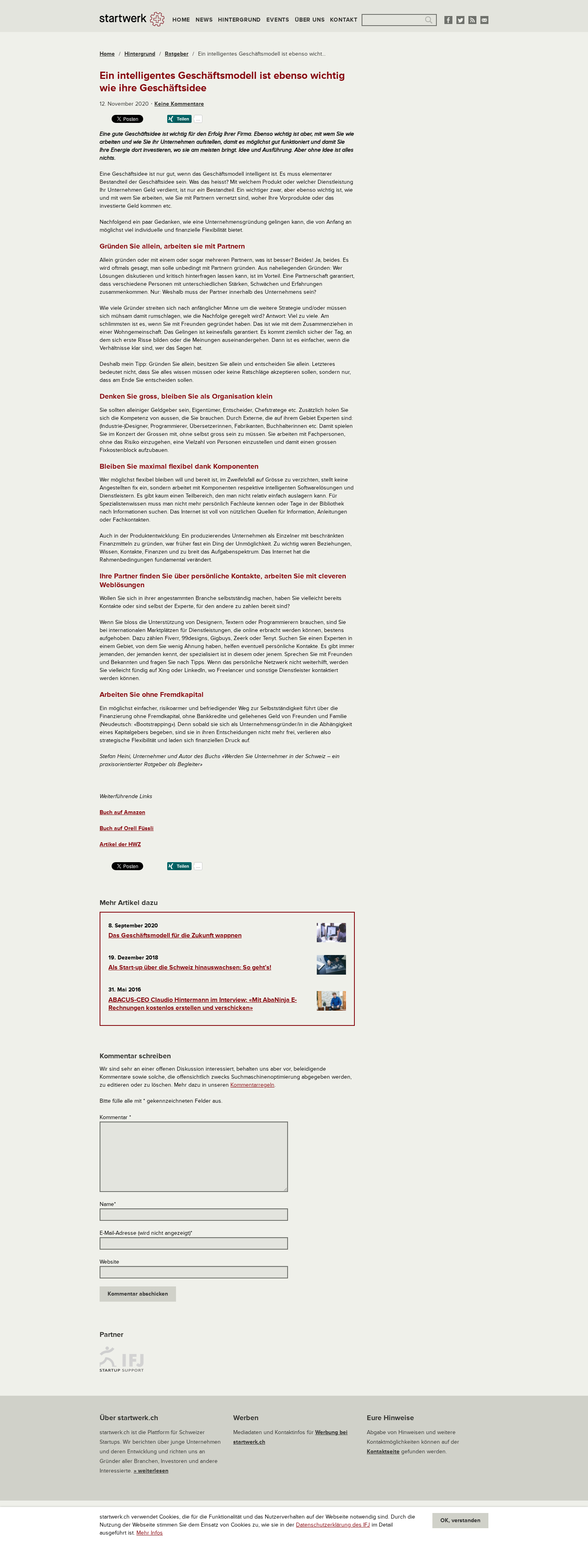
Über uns (309, 19)
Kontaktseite (383, 1451)
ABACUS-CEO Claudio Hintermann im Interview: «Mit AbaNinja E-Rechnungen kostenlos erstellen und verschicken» (202, 1004)
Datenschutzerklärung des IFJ (333, 1524)
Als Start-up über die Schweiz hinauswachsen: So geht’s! (189, 967)
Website (109, 1261)
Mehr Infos (149, 1532)
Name (108, 1204)
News (204, 19)
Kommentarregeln (252, 1085)
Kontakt (344, 19)
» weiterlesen (151, 1470)
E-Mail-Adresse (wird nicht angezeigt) (146, 1233)
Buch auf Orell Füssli (127, 828)
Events (277, 19)
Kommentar (115, 1117)
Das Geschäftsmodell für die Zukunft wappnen (175, 935)
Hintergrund (239, 19)
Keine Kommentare (179, 103)
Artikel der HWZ (120, 844)
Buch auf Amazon (122, 812)
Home (181, 19)
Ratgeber (176, 53)
